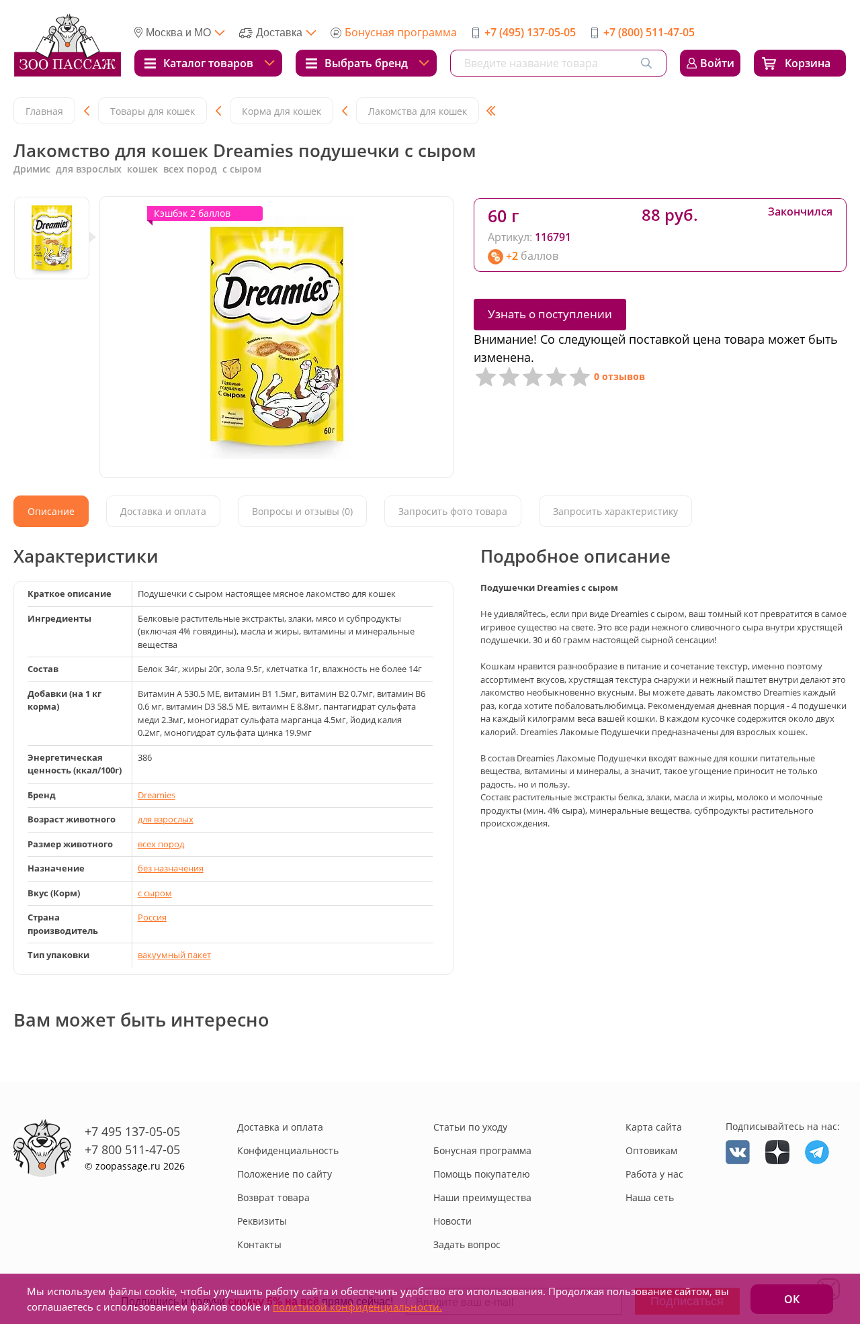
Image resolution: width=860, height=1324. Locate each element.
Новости (452, 1221)
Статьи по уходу (470, 1127)
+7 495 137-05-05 (132, 1131)
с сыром (155, 893)
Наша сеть (650, 1197)
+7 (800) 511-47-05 (649, 32)
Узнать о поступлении (550, 314)
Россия (152, 917)
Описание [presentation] (51, 511)
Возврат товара (273, 1197)
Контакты (259, 1244)
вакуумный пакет (174, 955)
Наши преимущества (482, 1197)
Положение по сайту (284, 1174)
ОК (792, 1299)
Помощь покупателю (481, 1174)
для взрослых (166, 819)
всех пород (161, 844)
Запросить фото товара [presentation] (452, 511)
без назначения (171, 868)
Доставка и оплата (280, 1127)
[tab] (51, 511)
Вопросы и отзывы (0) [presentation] (302, 511)
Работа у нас (654, 1174)
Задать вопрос (467, 1244)
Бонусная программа (401, 32)
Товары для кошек (152, 111)
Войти (717, 63)
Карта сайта (654, 1127)
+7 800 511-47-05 (132, 1149)
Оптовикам (651, 1150)
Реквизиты (262, 1221)
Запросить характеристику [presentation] (615, 511)
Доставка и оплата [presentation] (163, 511)
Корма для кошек (281, 111)
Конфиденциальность (288, 1150)
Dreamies (156, 795)
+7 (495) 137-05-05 (530, 32)
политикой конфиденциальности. (357, 1306)
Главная (44, 111)
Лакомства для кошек (417, 111)
